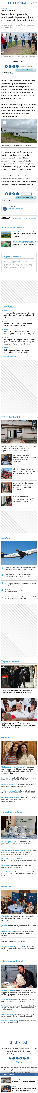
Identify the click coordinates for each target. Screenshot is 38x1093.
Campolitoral (5, 1048)
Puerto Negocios (12, 1054)
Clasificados (25, 1048)
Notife (20, 1054)
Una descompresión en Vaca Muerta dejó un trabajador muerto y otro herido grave (19, 331)
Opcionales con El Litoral (15, 1072)
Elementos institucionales (28, 1070)
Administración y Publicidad (10, 1070)
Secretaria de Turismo (19, 218)
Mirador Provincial (18, 1051)
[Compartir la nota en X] (10, 66)
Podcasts (8, 1051)
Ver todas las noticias (10, 356)
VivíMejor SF (28, 1051)
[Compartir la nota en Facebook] (6, 66)
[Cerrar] (34, 70)
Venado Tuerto (33, 218)
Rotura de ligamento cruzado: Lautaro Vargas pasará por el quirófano (18, 323)
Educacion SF (27, 1054)
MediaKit (27, 1072)
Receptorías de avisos (29, 1067)
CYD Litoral (33, 1048)
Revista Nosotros (15, 1048)
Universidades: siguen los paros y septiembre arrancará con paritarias (17, 350)
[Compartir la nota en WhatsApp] (14, 66)
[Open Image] (4, 35)
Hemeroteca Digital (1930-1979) (11, 1067)
